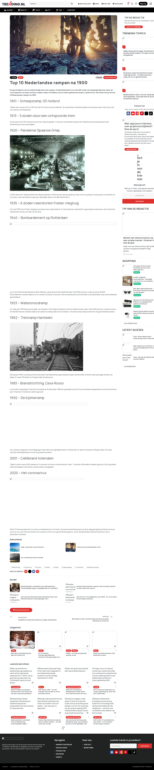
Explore (106, 4)
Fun (60, 10)
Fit (49, 10)
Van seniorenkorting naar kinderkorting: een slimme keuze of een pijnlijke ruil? (39, 598)
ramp (56, 567)
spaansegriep (67, 567)
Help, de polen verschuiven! (32, 547)
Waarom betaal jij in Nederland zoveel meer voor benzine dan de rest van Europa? (76, 691)
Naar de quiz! (131, 149)
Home (14, 77)
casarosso (28, 567)
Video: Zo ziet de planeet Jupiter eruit (76, 654)
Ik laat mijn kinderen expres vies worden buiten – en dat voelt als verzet (96, 587)
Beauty (24, 10)
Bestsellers (85, 4)
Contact (71, 10)
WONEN (10, 10)
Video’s (59, 757)
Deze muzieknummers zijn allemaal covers (104, 654)
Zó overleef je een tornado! (32, 558)
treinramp (80, 567)
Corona (38, 567)
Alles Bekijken (129, 366)
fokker (48, 567)
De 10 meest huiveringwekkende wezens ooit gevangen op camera (49, 655)
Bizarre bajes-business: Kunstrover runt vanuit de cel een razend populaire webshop (21, 691)
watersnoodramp (93, 567)
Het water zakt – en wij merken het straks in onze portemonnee (49, 691)
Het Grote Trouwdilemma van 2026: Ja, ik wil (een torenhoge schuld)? (97, 598)
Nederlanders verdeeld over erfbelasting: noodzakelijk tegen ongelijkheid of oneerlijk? (39, 587)
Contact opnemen (133, 27)
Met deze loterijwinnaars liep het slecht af (21, 654)
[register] (143, 3)
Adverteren (88, 748)
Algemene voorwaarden (18, 767)
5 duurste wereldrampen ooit (89, 547)
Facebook (33, 571)
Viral (97, 4)
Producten (60, 751)
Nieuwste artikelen (64, 745)
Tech (37, 10)
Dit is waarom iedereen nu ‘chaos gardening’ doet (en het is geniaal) (104, 691)
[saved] (136, 4)
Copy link (26, 571)
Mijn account (61, 748)
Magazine (119, 4)
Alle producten (130, 323)
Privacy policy (35, 767)
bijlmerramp (16, 567)
